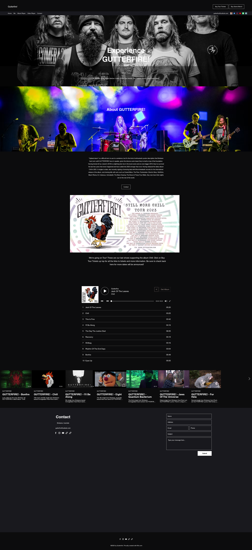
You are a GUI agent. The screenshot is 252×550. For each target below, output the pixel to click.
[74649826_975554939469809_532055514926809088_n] (231, 13)
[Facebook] (234, 13)
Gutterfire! (12, 6)
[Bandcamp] (246, 13)
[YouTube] (240, 13)
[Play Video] (16, 379)
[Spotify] (243, 13)
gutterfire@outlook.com (221, 13)
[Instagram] (237, 13)
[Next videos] (249, 379)
